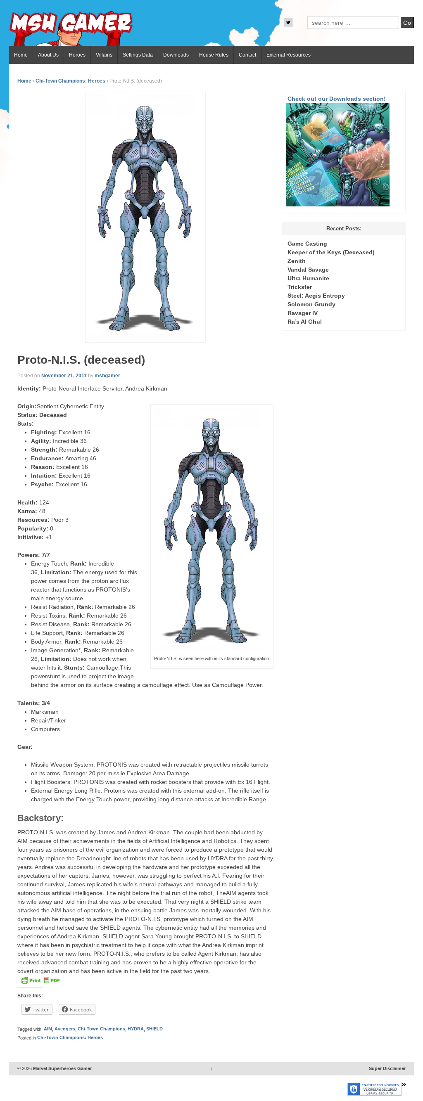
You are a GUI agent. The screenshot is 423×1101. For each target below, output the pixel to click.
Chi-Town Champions (101, 1029)
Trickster (300, 287)
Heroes (77, 55)
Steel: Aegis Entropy (316, 295)
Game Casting (307, 243)
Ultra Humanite (308, 278)
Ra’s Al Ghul (305, 321)
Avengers (65, 1029)
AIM (48, 1029)
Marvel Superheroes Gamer (62, 1068)
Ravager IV (303, 313)
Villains (104, 55)
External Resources (288, 55)
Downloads (176, 55)
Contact (247, 55)
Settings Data (138, 55)
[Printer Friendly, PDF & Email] (40, 982)
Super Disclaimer (387, 1068)
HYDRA (136, 1029)
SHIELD (154, 1029)
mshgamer (107, 376)
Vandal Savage (308, 269)
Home (21, 55)
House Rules (213, 55)
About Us (48, 55)
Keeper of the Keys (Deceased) (331, 252)
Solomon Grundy (311, 304)
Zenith (297, 261)
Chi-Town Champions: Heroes (70, 81)
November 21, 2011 (64, 376)
